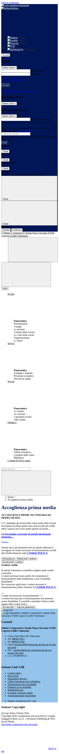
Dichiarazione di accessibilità (22, 684)
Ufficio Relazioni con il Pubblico (24, 681)
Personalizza (8, 559)
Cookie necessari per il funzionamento (20, 595)
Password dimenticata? (12, 79)
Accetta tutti (12, 562)
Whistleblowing (15, 690)
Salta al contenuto (10, 2)
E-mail (34, 119)
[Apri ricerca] (33, 249)
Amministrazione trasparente (22, 695)
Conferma (16, 230)
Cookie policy (15, 673)
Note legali (13, 676)
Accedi (6, 55)
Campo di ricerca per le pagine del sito (20, 466)
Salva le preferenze (25, 607)
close (5, 288)
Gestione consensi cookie (20, 692)
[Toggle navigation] (26, 274)
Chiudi (5, 151)
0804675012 (18, 639)
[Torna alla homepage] (29, 234)
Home (11, 497)
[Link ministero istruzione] (15, 5)
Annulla (6, 230)
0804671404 (18, 641)
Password (36, 74)
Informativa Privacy (17, 678)
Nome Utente (37, 70)
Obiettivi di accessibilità (19, 687)
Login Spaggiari (25, 131)
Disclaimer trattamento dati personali (19, 724)
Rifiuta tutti (26, 559)
